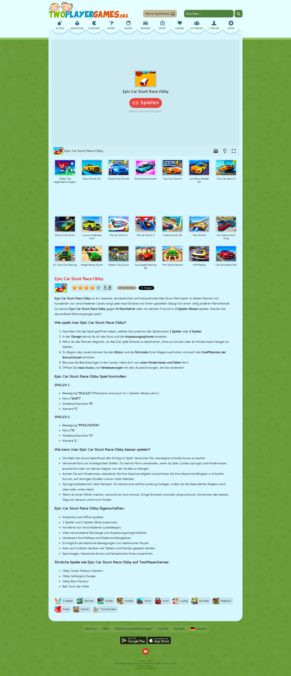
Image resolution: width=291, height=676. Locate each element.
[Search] (238, 13)
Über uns (91, 628)
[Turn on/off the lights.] (225, 151)
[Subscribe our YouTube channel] (145, 652)
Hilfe (106, 628)
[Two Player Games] (88, 10)
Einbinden (128, 287)
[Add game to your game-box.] (216, 151)
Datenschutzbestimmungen (133, 628)
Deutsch (201, 628)
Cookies (163, 628)
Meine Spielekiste (157, 13)
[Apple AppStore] (159, 640)
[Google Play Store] (133, 640)
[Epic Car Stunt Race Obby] (145, 92)
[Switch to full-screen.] (234, 151)
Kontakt (179, 628)
